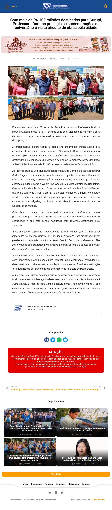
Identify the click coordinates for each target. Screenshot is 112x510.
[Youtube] (50, 492)
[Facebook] (56, 492)
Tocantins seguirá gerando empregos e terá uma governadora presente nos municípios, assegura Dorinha (29, 457)
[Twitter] (62, 492)
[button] (46, 339)
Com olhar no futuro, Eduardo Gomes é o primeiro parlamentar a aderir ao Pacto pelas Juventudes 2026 (30, 428)
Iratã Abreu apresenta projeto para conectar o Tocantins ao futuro (82, 429)
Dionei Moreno (98, 499)
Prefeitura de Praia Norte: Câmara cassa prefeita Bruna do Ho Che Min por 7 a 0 (82, 459)
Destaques (41, 58)
